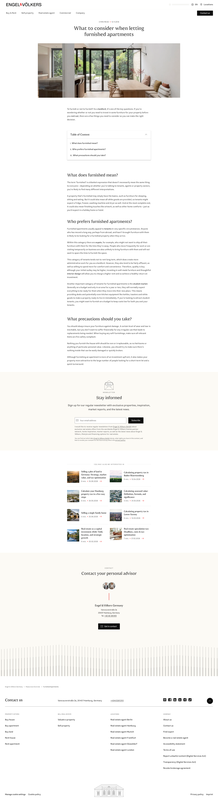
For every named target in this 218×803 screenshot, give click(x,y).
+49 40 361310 (110, 616)
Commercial (65, 13)
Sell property (27, 13)
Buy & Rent (11, 13)
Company (80, 13)
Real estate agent (47, 13)
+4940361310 (117, 700)
